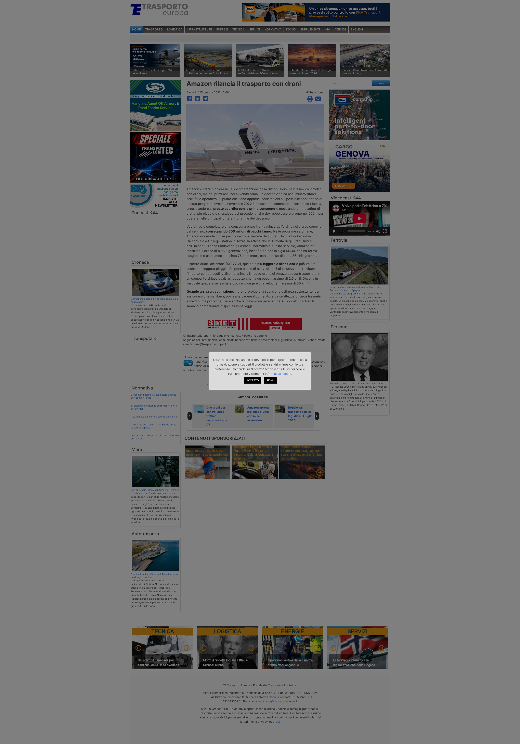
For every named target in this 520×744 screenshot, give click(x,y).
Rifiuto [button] (270, 380)
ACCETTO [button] (252, 380)
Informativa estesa (278, 374)
